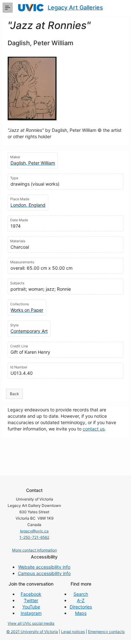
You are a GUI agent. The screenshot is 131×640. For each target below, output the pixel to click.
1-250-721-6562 (34, 537)
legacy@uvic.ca (34, 531)
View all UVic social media (31, 623)
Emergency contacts (106, 631)
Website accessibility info (44, 567)
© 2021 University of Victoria (32, 631)
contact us (94, 428)
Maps (80, 613)
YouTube (31, 606)
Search (80, 594)
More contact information (34, 550)
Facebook (31, 594)
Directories (81, 606)
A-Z (81, 600)
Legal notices (73, 631)
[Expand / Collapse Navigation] (8, 8)
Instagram (31, 613)
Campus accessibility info (44, 573)
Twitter (31, 600)
